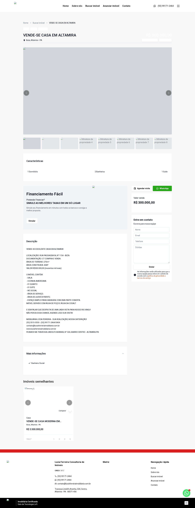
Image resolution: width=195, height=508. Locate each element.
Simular (32, 221)
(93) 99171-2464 (64, 476)
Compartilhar (151, 40)
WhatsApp (164, 188)
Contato (126, 6)
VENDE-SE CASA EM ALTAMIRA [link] (62, 23)
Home (66, 6)
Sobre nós (77, 6)
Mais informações (36, 353)
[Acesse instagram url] (186, 503)
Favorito (167, 40)
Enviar (151, 267)
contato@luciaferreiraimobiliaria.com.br (74, 484)
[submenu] (178, 6)
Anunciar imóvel (111, 6)
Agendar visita (143, 188)
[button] (26, 93)
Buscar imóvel (92, 6)
